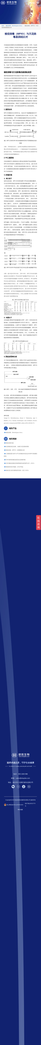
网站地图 (20, 809)
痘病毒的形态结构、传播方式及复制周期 (17, 446)
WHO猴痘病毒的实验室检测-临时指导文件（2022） (20, 463)
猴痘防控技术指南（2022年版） (15, 467)
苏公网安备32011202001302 (15, 805)
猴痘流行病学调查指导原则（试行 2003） (17, 470)
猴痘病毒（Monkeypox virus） (14, 432)
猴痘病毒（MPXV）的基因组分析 (15, 450)
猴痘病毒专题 (10, 443)
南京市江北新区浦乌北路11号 (23, 782)
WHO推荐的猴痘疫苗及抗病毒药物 (15, 459)
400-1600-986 (23, 774)
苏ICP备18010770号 (30, 805)
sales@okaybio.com (23, 778)
